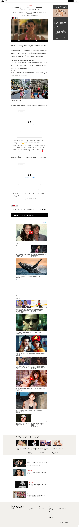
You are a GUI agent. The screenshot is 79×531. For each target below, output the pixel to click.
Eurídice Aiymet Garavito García (33, 15)
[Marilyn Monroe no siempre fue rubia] (21, 484)
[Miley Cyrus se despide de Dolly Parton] (21, 443)
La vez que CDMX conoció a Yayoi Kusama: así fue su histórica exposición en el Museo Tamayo (61, 37)
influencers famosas (29, 209)
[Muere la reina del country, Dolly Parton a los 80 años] (45, 443)
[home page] (4, 1)
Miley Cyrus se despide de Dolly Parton (21, 449)
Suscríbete (71, 1)
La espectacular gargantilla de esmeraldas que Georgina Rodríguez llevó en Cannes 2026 (61, 27)
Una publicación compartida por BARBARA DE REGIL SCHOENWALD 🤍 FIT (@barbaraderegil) (32, 189)
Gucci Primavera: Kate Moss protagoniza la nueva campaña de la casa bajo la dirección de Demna (61, 32)
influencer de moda (41, 209)
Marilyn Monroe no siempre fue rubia (37, 484)
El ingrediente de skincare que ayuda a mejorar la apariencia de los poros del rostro (61, 19)
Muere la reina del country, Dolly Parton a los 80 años (45, 450)
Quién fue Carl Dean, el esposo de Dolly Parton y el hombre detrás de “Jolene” (33, 450)
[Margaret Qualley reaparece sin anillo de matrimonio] (19, 472)
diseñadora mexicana (17, 209)
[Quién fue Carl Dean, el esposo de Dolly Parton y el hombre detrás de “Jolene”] (33, 443)
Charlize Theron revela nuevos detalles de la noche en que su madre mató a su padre (57, 450)
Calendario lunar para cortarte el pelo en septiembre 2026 (61, 23)
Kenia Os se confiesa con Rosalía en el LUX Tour (37, 463)
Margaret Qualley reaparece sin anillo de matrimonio (36, 472)
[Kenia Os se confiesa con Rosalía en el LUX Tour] (19, 463)
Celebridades (29, 5)
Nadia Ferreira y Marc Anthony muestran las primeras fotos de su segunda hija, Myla (37, 494)
